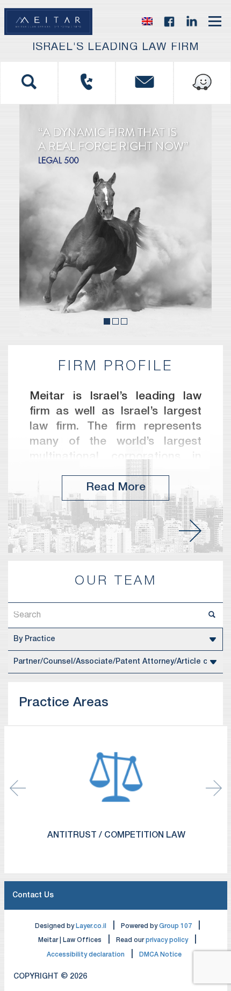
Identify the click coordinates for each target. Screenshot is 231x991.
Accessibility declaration (86, 955)
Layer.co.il (91, 926)
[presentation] (214, 788)
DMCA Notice (160, 955)
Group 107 (175, 926)
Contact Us (33, 895)
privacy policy (167, 940)
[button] (147, 22)
